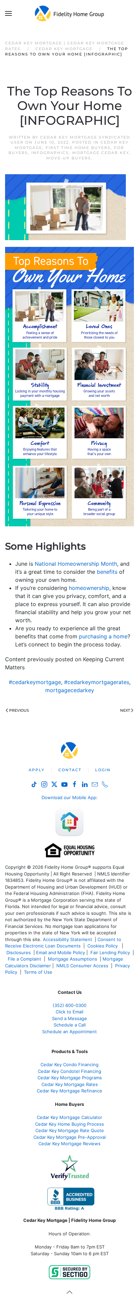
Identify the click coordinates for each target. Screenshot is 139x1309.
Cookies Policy (103, 945)
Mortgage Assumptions (72, 959)
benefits (107, 571)
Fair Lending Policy (110, 952)
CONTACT (69, 770)
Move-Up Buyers (68, 158)
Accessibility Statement (67, 939)
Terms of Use (39, 972)
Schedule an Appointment (69, 1031)
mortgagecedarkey (69, 690)
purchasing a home (103, 636)
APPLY (37, 770)
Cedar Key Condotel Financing (69, 1071)
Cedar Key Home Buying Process (69, 1124)
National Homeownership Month (76, 563)
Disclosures (18, 952)
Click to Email (69, 1011)
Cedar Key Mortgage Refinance (69, 1090)
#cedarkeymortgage (35, 682)
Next (125, 710)
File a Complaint (25, 959)
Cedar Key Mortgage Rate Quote (69, 1130)
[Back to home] (69, 13)
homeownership (89, 588)
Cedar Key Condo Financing (69, 1064)
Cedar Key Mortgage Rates (69, 1084)
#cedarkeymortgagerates (96, 682)
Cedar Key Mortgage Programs (69, 1077)
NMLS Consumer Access (82, 965)
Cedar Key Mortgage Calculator (69, 1117)
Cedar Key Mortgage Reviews (69, 1143)
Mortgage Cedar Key (100, 152)
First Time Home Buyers (78, 147)
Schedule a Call (70, 1024)
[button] (8, 13)
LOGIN (103, 770)
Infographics (50, 152)
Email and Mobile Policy (60, 952)
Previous (19, 710)
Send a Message (69, 1018)
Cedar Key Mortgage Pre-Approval (69, 1137)
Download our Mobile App (68, 797)
